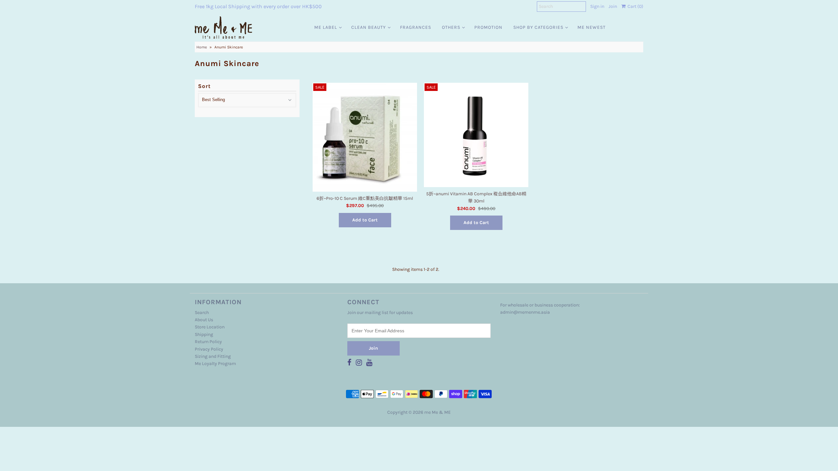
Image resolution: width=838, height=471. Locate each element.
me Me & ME (437, 412)
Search (202, 312)
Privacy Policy (209, 349)
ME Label (325, 27)
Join (613, 6)
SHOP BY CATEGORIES (538, 27)
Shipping (204, 334)
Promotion (488, 27)
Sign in (597, 6)
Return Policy (208, 341)
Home (201, 47)
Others (451, 27)
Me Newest (591, 27)
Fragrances (415, 27)
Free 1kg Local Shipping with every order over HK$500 (258, 6)
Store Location (210, 327)
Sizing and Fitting (213, 356)
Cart (634, 6)
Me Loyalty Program (215, 363)
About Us (204, 320)
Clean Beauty (368, 27)
